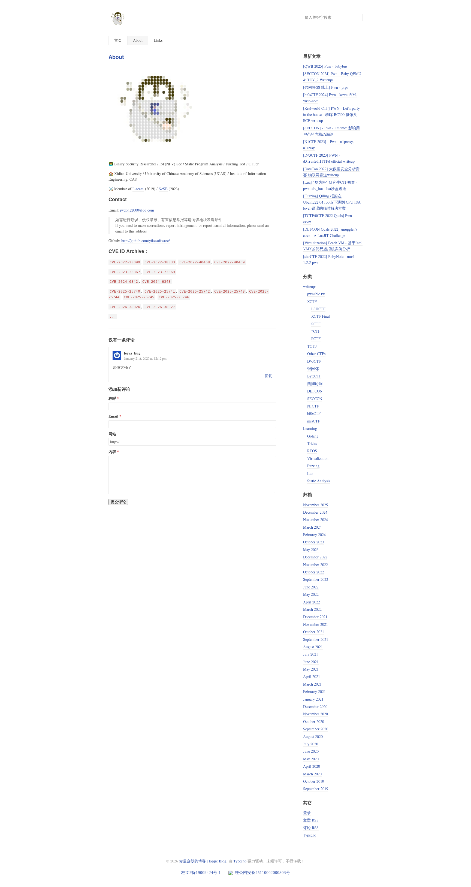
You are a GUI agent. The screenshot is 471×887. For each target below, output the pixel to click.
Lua (310, 473)
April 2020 (311, 766)
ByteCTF (314, 376)
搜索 (358, 17)
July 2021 (310, 654)
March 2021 (312, 684)
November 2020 (315, 713)
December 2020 (315, 706)
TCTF (312, 346)
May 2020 (311, 758)
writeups (309, 286)
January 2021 (313, 699)
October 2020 (313, 721)
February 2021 (314, 691)
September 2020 (315, 728)
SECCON (314, 398)
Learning (310, 428)
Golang (312, 436)
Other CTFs (316, 353)
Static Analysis (318, 480)
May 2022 (311, 594)
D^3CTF (314, 361)
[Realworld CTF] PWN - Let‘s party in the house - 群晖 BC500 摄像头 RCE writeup (331, 114)
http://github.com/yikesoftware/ (145, 240)
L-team (138, 188)
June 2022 (311, 587)
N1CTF (313, 406)
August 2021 (313, 646)
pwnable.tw (316, 293)
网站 (112, 434)
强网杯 (313, 368)
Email (113, 416)
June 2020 (311, 751)
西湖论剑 (314, 383)
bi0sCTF (314, 413)
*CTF (315, 331)
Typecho (309, 835)
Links (158, 40)
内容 (112, 452)
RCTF (316, 338)
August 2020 (313, 736)
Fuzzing (313, 465)
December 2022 (315, 556)
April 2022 (311, 602)
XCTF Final (320, 316)
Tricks (312, 443)
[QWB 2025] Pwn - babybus (325, 66)
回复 (268, 375)
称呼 (112, 398)
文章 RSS (311, 820)
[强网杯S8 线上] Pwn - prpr (325, 87)
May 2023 (311, 549)
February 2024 (314, 534)
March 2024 (312, 527)
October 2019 (313, 781)
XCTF (312, 301)
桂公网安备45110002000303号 (262, 872)
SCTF (316, 323)
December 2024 (315, 512)
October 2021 (313, 631)
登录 (307, 812)
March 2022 (312, 609)
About (138, 40)
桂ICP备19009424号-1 (201, 872)
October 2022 (313, 572)
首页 (118, 40)
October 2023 (313, 541)
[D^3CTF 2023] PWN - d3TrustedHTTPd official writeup (329, 158)
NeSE (163, 188)
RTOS (312, 450)
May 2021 (311, 669)
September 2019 (315, 788)
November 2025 (315, 504)
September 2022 (315, 579)
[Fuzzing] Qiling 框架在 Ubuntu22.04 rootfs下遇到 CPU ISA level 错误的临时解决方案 (332, 202)
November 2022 (315, 564)
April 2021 (311, 676)
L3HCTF (318, 308)
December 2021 (315, 616)
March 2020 (312, 773)
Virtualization (317, 458)
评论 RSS (311, 827)
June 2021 (311, 661)
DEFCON (314, 391)
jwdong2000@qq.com (137, 210)
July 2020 (310, 743)
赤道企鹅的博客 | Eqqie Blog (202, 861)
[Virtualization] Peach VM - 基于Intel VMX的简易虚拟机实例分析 (333, 245)
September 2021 (315, 639)
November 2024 (315, 519)
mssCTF (313, 421)
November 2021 (315, 624)
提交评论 (118, 501)
